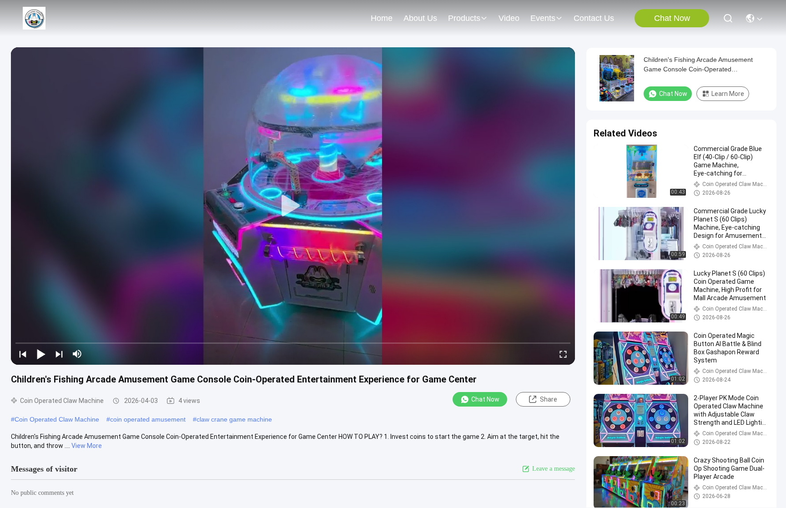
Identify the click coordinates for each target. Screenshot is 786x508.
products (464, 18)
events (542, 18)
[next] (59, 354)
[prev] (23, 354)
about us (420, 18)
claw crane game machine (234, 419)
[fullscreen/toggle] (563, 354)
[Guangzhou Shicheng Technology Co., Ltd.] (34, 18)
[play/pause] (41, 354)
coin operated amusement (148, 419)
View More (86, 445)
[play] (293, 206)
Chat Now (672, 18)
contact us (594, 18)
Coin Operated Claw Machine (57, 419)
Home (382, 18)
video (509, 18)
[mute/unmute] (77, 354)
